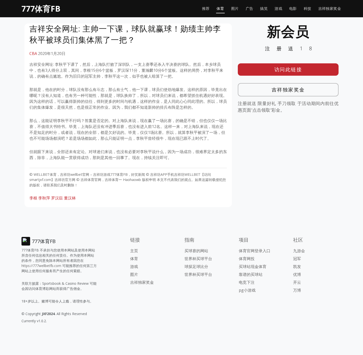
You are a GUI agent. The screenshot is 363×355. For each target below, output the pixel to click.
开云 (297, 282)
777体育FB (40, 8)
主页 (134, 250)
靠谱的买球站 (250, 274)
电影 (293, 8)
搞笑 (264, 8)
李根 (33, 198)
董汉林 (70, 198)
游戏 (278, 8)
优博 (297, 274)
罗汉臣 (57, 198)
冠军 (297, 258)
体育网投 (247, 258)
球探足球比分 (196, 266)
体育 (220, 8)
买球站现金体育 (252, 266)
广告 (249, 8)
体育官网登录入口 (254, 250)
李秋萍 (44, 198)
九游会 (299, 250)
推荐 (206, 8)
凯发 (297, 266)
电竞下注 (247, 282)
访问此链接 (288, 69)
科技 (307, 8)
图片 (235, 8)
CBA (33, 53)
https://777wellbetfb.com (41, 265)
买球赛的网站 (196, 250)
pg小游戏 (247, 290)
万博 (297, 290)
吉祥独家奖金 (329, 8)
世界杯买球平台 (198, 258)
